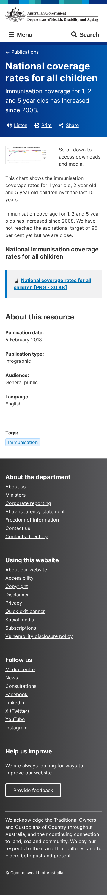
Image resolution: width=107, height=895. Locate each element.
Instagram (16, 728)
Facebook (16, 694)
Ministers (15, 495)
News (11, 678)
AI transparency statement (35, 511)
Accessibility (19, 578)
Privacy (13, 603)
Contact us (17, 528)
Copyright (16, 586)
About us (15, 487)
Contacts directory (26, 536)
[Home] (53, 15)
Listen (20, 125)
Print (46, 125)
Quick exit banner (25, 611)
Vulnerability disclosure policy (39, 636)
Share (72, 125)
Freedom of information (32, 520)
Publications (25, 52)
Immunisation (23, 442)
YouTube (15, 719)
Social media (19, 619)
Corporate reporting (28, 503)
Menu (23, 34)
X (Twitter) (17, 711)
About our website (26, 570)
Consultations (20, 686)
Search (89, 34)
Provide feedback (33, 790)
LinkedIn (14, 703)
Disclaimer (17, 595)
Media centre (20, 669)
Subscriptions (20, 628)
